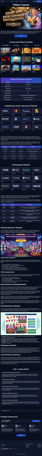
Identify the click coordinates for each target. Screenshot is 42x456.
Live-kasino (15, 45)
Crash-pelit (25, 45)
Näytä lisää (21, 435)
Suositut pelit (5, 45)
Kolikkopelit (36, 45)
